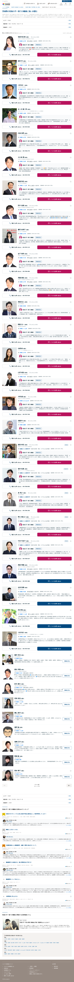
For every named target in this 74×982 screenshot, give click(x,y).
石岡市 (9, 942)
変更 (70, 20)
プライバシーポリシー (34, 970)
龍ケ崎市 (13, 942)
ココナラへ (6, 1)
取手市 (16, 942)
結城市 (9, 946)
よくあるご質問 (7, 973)
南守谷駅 (31, 591)
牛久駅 (30, 257)
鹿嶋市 (5, 953)
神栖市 (12, 953)
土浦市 (24, 113)
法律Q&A (6, 968)
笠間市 (9, 939)
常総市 (15, 946)
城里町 (23, 939)
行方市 (15, 953)
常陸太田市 (10, 950)
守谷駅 (30, 161)
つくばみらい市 (43, 942)
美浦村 (47, 942)
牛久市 (24, 257)
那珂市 (32, 950)
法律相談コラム (7, 970)
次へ (69, 785)
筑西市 (19, 946)
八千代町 (29, 946)
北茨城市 (18, 950)
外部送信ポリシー (33, 972)
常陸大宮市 (28, 950)
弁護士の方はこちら (67, 1)
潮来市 (9, 953)
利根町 (57, 942)
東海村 (36, 950)
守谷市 (24, 161)
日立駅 (30, 209)
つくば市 (25, 65)
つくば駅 (32, 65)
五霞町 (33, 946)
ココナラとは (7, 972)
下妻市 (12, 946)
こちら (28, 33)
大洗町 (20, 939)
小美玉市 (13, 939)
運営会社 (56, 966)
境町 (20, 759)
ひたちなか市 (26, 400)
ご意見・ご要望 (32, 966)
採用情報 (56, 968)
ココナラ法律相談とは (9, 966)
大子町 (39, 950)
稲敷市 (24, 424)
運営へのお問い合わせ (9, 975)
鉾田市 (19, 953)
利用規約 (31, 968)
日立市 (24, 209)
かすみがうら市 (36, 942)
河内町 (54, 942)
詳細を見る (67, 661)
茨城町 (16, 939)
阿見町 (24, 306)
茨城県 (21, 41)
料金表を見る (38, 44)
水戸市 (24, 41)
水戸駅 (30, 41)
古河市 (5, 946)
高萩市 (14, 950)
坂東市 (22, 946)
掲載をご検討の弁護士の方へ (36, 973)
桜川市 (21, 658)
